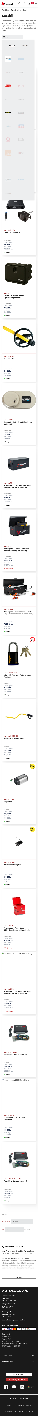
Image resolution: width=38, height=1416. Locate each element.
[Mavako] (21, 59)
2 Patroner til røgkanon (14, 865)
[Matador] (21, 99)
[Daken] (12, 46)
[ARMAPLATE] (21, 113)
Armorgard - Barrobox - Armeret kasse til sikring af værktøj (17, 992)
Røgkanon (8, 802)
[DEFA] (8, 86)
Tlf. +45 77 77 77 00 (9, 1301)
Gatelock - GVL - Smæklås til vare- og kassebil (18, 423)
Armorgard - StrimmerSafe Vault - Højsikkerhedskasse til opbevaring (19, 613)
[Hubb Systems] (8, 153)
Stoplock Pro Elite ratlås (14, 738)
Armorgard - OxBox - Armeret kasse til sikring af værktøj (16, 550)
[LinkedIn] (22, 1387)
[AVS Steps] (21, 153)
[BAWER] (21, 180)
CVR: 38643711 (7, 1307)
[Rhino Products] (21, 73)
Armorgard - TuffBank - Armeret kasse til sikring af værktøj (17, 486)
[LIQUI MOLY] (21, 126)
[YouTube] (14, 1387)
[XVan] (8, 73)
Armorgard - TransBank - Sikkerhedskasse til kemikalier (17, 929)
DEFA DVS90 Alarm (12, 232)
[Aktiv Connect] (8, 99)
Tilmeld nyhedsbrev (17, 1379)
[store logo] (7, 3)
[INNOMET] (8, 126)
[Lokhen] (21, 166)
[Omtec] (8, 180)
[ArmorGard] (8, 166)
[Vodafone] (8, 140)
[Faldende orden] (35, 53)
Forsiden (5, 10)
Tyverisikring (16, 10)
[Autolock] (21, 140)
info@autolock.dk (8, 1304)
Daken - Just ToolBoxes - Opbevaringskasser (14, 297)
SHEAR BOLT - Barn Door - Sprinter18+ (15, 1119)
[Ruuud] (8, 193)
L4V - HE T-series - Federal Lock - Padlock (18, 676)
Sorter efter (6, 1221)
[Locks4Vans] (25, 46)
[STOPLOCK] (8, 113)
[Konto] (24, 3)
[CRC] (21, 86)
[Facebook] (6, 1387)
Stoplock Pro (9, 359)
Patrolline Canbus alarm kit (15, 1055)
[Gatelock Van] (8, 59)
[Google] (31, 1387)
